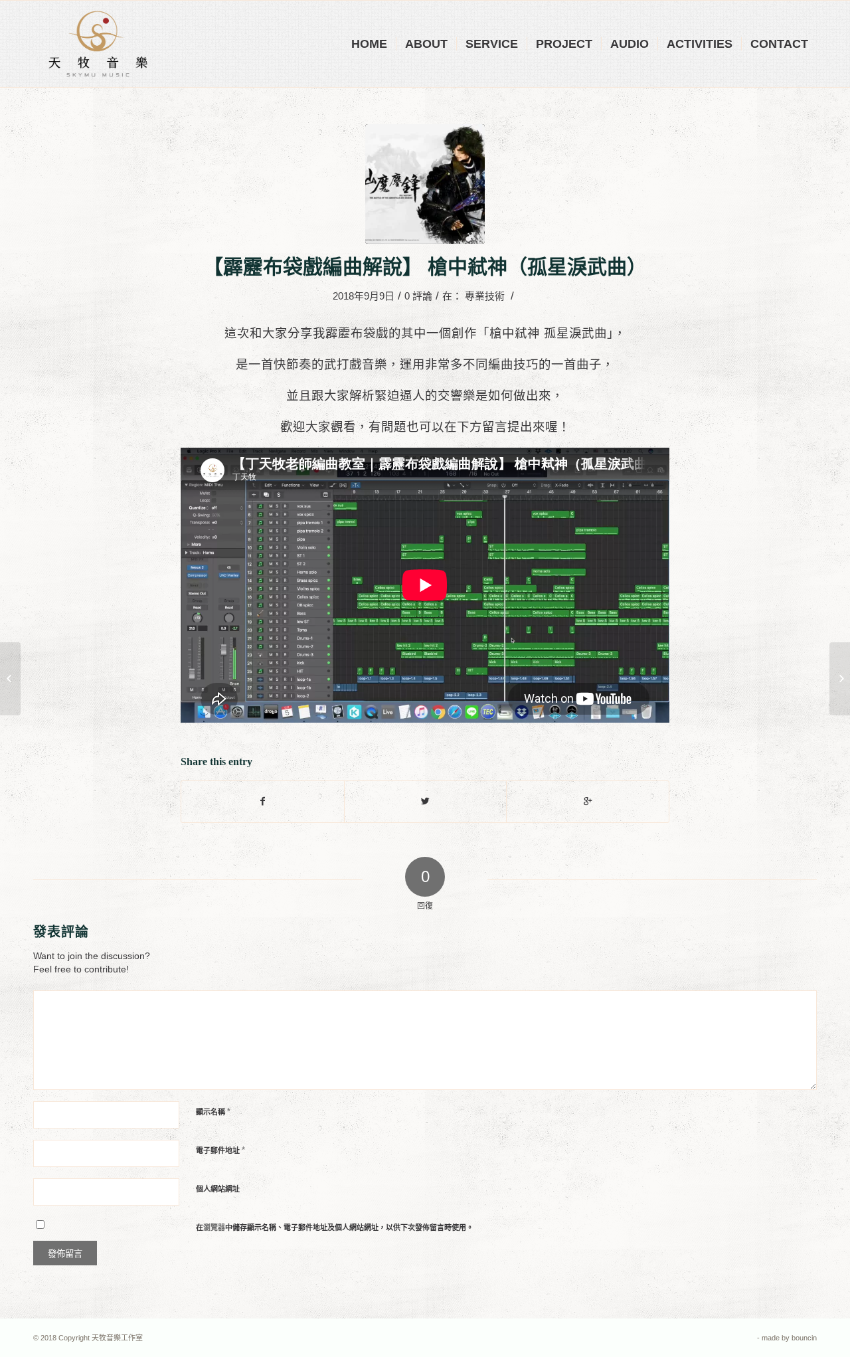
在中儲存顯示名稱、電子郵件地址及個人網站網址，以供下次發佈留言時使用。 (334, 1227)
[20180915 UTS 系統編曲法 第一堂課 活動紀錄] (839, 678)
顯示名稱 (213, 1112)
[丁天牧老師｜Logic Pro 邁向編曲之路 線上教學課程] (10, 678)
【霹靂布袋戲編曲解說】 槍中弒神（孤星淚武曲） (425, 267)
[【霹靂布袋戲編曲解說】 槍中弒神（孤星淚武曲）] (425, 184)
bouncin (804, 1338)
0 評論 (418, 296)
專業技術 (485, 296)
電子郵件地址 (220, 1150)
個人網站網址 (218, 1189)
